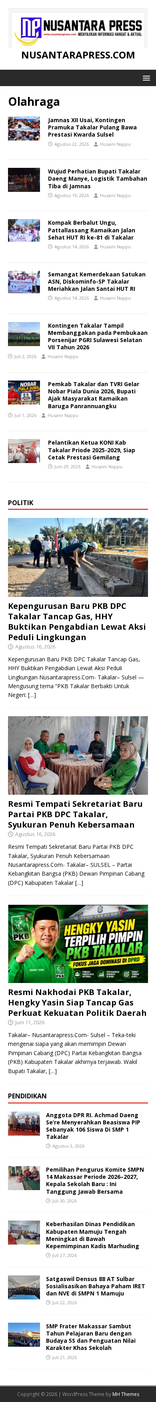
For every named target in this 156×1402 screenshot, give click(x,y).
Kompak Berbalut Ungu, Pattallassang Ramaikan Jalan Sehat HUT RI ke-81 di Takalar (91, 230)
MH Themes (125, 1394)
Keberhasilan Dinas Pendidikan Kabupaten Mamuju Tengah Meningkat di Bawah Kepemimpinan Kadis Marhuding (92, 1235)
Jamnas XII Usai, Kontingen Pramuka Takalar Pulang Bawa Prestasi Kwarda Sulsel (92, 127)
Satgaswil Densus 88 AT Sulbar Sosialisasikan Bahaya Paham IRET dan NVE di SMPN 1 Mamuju (95, 1286)
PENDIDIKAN (27, 1096)
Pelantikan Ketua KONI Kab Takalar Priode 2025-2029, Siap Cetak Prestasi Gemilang (91, 450)
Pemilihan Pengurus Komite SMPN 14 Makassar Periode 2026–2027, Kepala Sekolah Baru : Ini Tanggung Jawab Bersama (95, 1180)
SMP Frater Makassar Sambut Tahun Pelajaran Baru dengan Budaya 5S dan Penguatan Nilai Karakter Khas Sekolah (91, 1337)
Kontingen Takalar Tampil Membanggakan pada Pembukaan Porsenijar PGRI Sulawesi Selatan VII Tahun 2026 (98, 336)
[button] (145, 77)
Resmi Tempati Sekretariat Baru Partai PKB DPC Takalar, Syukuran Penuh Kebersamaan (75, 814)
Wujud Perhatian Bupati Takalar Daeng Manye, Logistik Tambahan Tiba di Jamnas (97, 178)
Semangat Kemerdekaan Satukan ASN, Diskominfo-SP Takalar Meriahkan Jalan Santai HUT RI (97, 281)
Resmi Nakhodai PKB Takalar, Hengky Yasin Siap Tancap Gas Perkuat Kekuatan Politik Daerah (77, 1002)
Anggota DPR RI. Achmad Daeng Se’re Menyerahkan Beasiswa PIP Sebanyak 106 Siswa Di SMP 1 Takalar (93, 1126)
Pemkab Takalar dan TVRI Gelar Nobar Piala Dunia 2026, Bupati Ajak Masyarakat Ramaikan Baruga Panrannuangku (93, 395)
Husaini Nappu (115, 144)
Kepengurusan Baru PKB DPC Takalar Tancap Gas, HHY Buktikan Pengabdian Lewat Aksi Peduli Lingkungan (77, 621)
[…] (32, 695)
